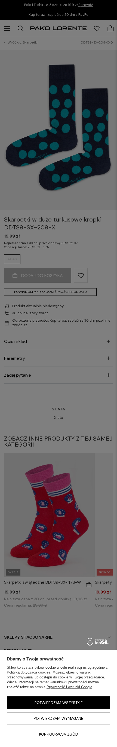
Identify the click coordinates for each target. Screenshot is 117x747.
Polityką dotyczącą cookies (28, 672)
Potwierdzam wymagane (58, 718)
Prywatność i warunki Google (69, 687)
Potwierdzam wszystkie (59, 702)
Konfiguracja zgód (58, 734)
